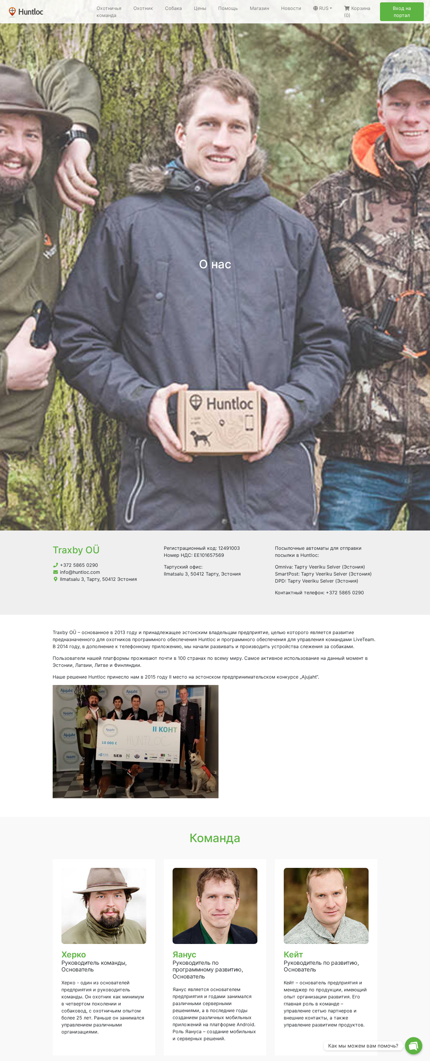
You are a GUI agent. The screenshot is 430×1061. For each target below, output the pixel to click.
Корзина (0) (357, 11)
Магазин (259, 8)
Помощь (228, 8)
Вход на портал (402, 11)
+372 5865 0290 (79, 565)
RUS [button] (323, 8)
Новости (291, 8)
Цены (200, 8)
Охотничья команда (109, 11)
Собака (173, 8)
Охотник (143, 8)
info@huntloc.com (80, 572)
